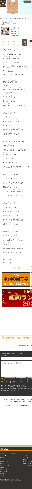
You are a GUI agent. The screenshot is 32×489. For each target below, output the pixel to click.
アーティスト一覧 (27, 461)
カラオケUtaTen (4, 471)
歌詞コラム (3, 463)
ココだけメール (27, 455)
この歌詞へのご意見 (15, 268)
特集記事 (2, 467)
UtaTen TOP (3, 455)
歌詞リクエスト (27, 459)
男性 (9, 378)
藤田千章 (16, 31)
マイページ (3, 459)
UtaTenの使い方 (27, 465)
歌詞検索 (2, 458)
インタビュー (3, 475)
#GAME (13, 36)
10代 (7, 381)
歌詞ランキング (4, 461)
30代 (21, 381)
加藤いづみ (15, 28)
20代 (14, 381)
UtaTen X (25, 458)
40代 (28, 381)
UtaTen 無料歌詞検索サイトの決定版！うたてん (10, 479)
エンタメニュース (4, 465)
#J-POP (17, 36)
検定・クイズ (3, 469)
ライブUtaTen (3, 473)
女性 (21, 378)
